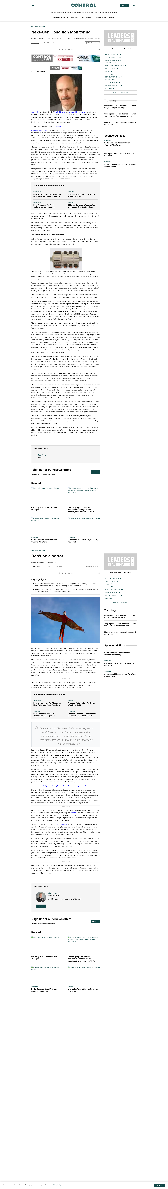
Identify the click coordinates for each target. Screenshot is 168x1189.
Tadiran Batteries (110, 80)
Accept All (159, 1185)
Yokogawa (108, 88)
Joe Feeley (35, 43)
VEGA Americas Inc (111, 82)
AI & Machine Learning (61, 17)
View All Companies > (120, 92)
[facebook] (59, 49)
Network (74, 17)
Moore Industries (110, 68)
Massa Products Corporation (114, 66)
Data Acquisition (100, 17)
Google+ (59, 126)
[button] (32, 5)
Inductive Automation (112, 60)
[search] (36, 5)
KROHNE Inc (109, 63)
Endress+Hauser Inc (112, 57)
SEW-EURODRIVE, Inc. (113, 77)
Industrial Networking (77, 112)
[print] (99, 49)
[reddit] (69, 49)
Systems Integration (38, 26)
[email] (72, 49)
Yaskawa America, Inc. (112, 85)
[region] (84, 1185)
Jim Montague (36, 567)
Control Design (59, 112)
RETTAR (107, 74)
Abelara (74, 806)
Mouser (107, 71)
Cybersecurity (86, 17)
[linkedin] (62, 49)
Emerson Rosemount (112, 54)
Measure (112, 17)
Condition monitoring (39, 130)
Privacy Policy (57, 1184)
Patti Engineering (61, 817)
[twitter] (66, 49)
